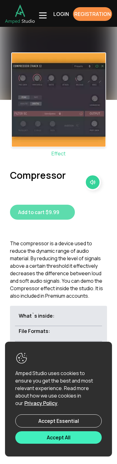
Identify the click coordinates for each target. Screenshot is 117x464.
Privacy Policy (40, 403)
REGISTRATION (92, 14)
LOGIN (61, 14)
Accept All (59, 437)
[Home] (20, 14)
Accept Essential (58, 421)
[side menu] (42, 15)
